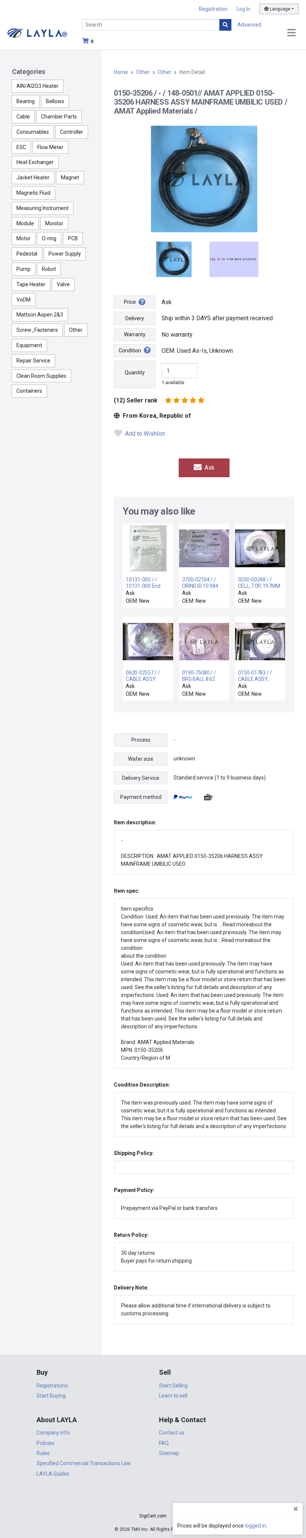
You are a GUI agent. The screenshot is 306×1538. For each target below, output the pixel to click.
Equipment (29, 345)
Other (75, 330)
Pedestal (26, 254)
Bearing (25, 101)
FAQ (164, 1443)
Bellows (55, 101)
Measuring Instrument (42, 208)
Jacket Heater (33, 177)
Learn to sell (173, 1396)
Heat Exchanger (35, 162)
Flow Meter (50, 147)
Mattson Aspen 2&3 (39, 315)
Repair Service (33, 361)
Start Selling (173, 1386)
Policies (45, 1443)
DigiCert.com (153, 1516)
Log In (243, 9)
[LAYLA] (37, 32)
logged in (255, 1526)
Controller (71, 132)
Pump (23, 269)
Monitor (54, 223)
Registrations (52, 1386)
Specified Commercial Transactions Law (84, 1463)
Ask (209, 467)
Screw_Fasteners (37, 330)
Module (25, 223)
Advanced (249, 25)
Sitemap (169, 1453)
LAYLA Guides (53, 1474)
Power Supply (65, 254)
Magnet (70, 177)
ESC (21, 147)
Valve (63, 284)
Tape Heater (31, 284)
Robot (49, 269)
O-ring (49, 238)
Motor (23, 238)
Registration (213, 9)
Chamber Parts (59, 117)
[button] (153, 1503)
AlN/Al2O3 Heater (37, 86)
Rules (43, 1453)
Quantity (135, 373)
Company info (53, 1433)
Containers (29, 391)
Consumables (32, 132)
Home (121, 72)
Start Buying (51, 1396)
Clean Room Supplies (41, 376)
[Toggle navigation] (291, 33)
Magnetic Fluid (33, 193)
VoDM (23, 300)
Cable (23, 117)
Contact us (171, 1433)
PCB (73, 238)
